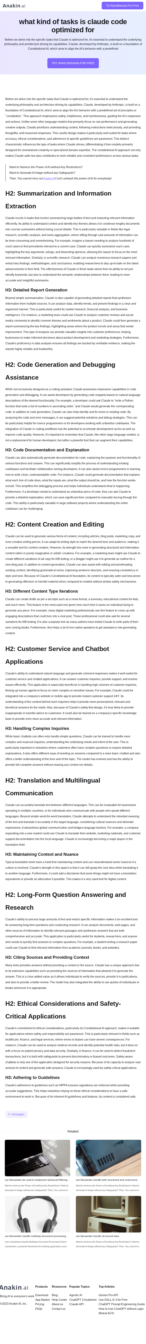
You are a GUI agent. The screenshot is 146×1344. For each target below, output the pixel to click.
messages (17, 1114)
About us (57, 1304)
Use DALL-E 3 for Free (113, 1299)
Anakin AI (49, 178)
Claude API (76, 1304)
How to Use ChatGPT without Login (121, 1308)
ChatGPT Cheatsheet (83, 1299)
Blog (55, 1295)
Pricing (39, 1304)
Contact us (58, 1308)
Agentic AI (75, 1295)
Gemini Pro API (108, 1295)
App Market (42, 1299)
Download (41, 1295)
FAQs (38, 1308)
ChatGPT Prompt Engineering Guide (122, 1304)
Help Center (59, 1299)
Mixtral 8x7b (106, 1313)
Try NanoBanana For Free (122, 5)
